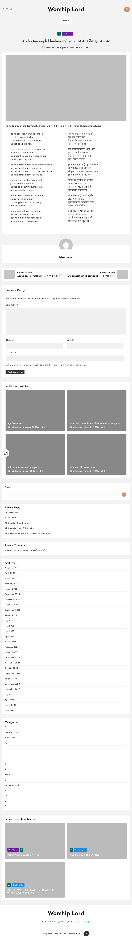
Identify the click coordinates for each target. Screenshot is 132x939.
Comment (12, 305)
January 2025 (11, 652)
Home (66, 20)
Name (10, 340)
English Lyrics (11, 732)
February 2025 (12, 647)
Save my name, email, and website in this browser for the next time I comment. (47, 365)
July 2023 (9, 694)
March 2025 (10, 642)
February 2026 (12, 584)
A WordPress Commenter (17, 550)
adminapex (50, 47)
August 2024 (11, 679)
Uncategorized (12, 785)
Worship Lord (66, 9)
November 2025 (12, 599)
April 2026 (10, 573)
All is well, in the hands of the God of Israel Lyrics (95, 423)
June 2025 (9, 626)
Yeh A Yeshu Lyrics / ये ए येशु (23, 855)
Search (9, 487)
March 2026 (10, 578)
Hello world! (10, 517)
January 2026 (11, 589)
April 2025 (10, 636)
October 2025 (11, 605)
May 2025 (9, 631)
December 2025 (12, 594)
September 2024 (12, 673)
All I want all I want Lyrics (82, 467)
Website (11, 352)
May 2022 (9, 710)
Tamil (7, 774)
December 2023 (12, 684)
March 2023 (10, 705)
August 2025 (11, 615)
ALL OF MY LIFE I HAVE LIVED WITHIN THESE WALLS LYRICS (30, 891)
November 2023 (12, 689)
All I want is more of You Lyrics (23, 467)
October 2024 (11, 668)
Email (70, 340)
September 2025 (12, 610)
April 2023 (10, 700)
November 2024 (12, 663)
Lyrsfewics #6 (15, 423)
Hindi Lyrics (67, 34)
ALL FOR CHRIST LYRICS (84, 855)
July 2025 (9, 621)
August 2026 (11, 568)
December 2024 (12, 658)
